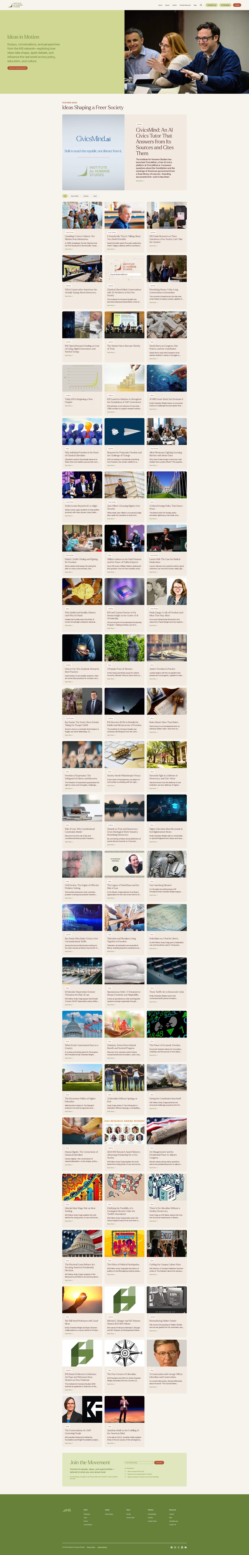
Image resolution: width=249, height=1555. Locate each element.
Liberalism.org (211, 5)
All (65, 196)
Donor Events (130, 1517)
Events (175, 5)
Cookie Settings (102, 1547)
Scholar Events (152, 1521)
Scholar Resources (185, 5)
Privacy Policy (91, 1547)
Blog (195, 5)
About (160, 5)
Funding (150, 1517)
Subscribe (159, 1462)
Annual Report (88, 1524)
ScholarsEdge (225, 5)
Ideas (95, 196)
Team (85, 1517)
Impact (167, 5)
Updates (86, 196)
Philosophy (87, 1514)
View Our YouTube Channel (17, 68)
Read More (139, 181)
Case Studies (74, 196)
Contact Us (172, 1524)
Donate (237, 5)
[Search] (201, 5)
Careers (171, 1514)
